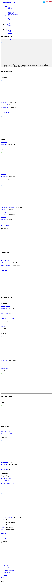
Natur (6, 20)
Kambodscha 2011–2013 (8, 318)
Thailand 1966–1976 (5, 358)
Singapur (3, 533)
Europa (9, 11)
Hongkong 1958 (4, 462)
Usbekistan (4, 270)
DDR (9, 19)
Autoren (9, 30)
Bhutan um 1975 (5, 112)
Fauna (9, 23)
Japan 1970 (3, 522)
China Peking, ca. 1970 (6, 431)
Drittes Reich (10, 26)
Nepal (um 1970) (4, 176)
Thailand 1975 (4, 360)
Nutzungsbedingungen (9, 570)
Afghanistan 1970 (4, 107)
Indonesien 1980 (4, 308)
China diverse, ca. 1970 (6, 428)
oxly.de (5, 575)
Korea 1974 (3, 487)
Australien (10, 8)
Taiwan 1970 (4, 538)
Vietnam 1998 (4, 368)
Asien (9, 9)
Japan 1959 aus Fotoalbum (6, 517)
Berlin (9, 18)
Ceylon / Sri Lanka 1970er (6, 262)
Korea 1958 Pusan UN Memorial (8, 483)
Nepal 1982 (3, 179)
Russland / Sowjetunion (13, 14)
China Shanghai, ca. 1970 (6, 433)
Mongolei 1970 (5, 225)
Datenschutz (6, 567)
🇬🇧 (50, 2)
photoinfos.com (7, 572)
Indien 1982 (3, 221)
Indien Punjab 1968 (5, 212)
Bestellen (10, 31)
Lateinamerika (11, 12)
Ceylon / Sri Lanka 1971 (6, 265)
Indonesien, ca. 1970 (5, 306)
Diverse (6, 24)
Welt (6, 6)
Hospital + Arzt (11, 28)
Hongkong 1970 (4, 464)
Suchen (2, 577)
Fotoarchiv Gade (10, 2)
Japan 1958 (3, 514)
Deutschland (7, 15)
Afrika (9, 7)
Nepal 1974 (3, 174)
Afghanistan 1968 (4, 102)
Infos (6, 29)
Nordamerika (10, 13)
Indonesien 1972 (4, 313)
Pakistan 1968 (4, 142)
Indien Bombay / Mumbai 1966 (7, 207)
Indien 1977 (3, 219)
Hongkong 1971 (4, 467)
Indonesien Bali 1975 (5, 310)
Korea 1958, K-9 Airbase (6, 478)
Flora (9, 22)
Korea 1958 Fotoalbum (6, 480)
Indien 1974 (3, 217)
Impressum (10, 33)
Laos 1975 (3, 326)
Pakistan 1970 (4, 144)
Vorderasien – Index (6, 40)
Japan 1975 (3, 529)
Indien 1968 (3, 209)
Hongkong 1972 (4, 469)
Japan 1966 (3, 519)
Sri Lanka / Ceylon (6, 260)
